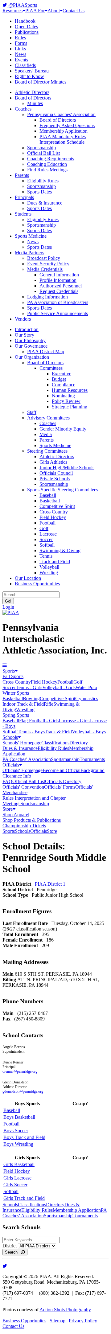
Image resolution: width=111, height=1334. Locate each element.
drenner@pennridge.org (19, 1071)
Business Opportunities (37, 583)
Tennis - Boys (31, 731)
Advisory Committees (48, 417)
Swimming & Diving (59, 550)
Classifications (55, 742)
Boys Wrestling (18, 1144)
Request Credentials (58, 291)
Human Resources (70, 390)
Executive (61, 373)
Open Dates (26, 26)
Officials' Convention (23, 787)
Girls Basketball (19, 1164)
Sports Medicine (31, 236)
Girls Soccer (15, 1184)
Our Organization (32, 357)
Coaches (23, 108)
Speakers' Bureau (32, 70)
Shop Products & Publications (31, 820)
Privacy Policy (83, 1320)
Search (13, 1252)
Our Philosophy (30, 340)
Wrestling (48, 572)
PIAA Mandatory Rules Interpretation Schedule (62, 139)
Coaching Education (47, 164)
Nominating (63, 395)
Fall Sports (12, 676)
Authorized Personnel (60, 285)
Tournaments (92, 759)
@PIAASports (22, 5)
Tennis (45, 556)
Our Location (28, 578)
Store (7, 809)
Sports (8, 670)
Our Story (24, 334)
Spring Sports (15, 715)
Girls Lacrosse (17, 1177)
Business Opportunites (24, 1320)
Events (21, 59)
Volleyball (49, 567)
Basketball (49, 500)
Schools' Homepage (21, 742)
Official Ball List (43, 153)
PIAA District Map (45, 351)
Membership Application (63, 131)
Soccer (46, 539)
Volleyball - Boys (89, 731)
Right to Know (29, 76)
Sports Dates (39, 191)
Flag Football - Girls (39, 720)
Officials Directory (63, 781)
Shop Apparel (15, 814)
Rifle (48, 704)
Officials (10, 764)
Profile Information (57, 280)
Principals (24, 197)
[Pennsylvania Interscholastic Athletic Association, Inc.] (10, 612)
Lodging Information (47, 296)
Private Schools (54, 478)
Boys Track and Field (24, 1137)
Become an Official (61, 770)
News (20, 54)
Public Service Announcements (57, 313)
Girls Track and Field (24, 1198)
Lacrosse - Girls (74, 720)
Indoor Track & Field (23, 704)
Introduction (27, 329)
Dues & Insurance (44, 202)
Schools (10, 737)
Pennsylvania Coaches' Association (61, 114)
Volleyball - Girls (59, 687)
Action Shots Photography (65, 1309)
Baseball (47, 495)
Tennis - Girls (29, 687)
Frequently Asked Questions (67, 125)
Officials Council (56, 473)
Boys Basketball (19, 1117)
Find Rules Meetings (47, 169)
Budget (59, 379)
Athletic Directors (32, 92)
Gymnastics (86, 698)
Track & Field (58, 731)
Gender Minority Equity (62, 428)
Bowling (31, 698)
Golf (43, 528)
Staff (31, 412)
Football (47, 522)
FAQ (7, 781)
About (53, 10)
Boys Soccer (15, 1130)
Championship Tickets (24, 825)
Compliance (63, 384)
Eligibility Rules (43, 180)
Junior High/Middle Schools (66, 467)
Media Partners (29, 252)
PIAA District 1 (50, 884)
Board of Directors (33, 97)
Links (20, 48)
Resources (12, 10)
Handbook (25, 21)
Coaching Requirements (50, 158)
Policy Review (66, 401)
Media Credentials (45, 269)
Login (8, 607)
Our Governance (31, 346)
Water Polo (86, 687)
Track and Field (54, 561)
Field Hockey (52, 517)
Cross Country (53, 511)
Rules (20, 37)
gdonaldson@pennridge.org (22, 1091)
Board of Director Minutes (40, 81)
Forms (21, 43)
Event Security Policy (48, 263)
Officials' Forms (59, 787)
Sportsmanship (41, 147)
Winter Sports (15, 693)
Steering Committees (47, 451)
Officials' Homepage (22, 770)
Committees (51, 368)
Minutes (35, 103)
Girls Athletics (53, 462)
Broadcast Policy (43, 258)
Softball (47, 545)
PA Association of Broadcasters (57, 302)
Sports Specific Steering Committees (62, 489)
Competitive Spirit (57, 506)
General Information (59, 274)
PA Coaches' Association (26, 759)
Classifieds (25, 65)
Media (45, 434)
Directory (78, 742)
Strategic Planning (69, 406)
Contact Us (73, 10)
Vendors (23, 319)
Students (23, 213)
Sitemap (57, 1320)
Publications (27, 32)
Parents (22, 175)
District (9, 1245)
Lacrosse (48, 533)
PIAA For (35, 10)
